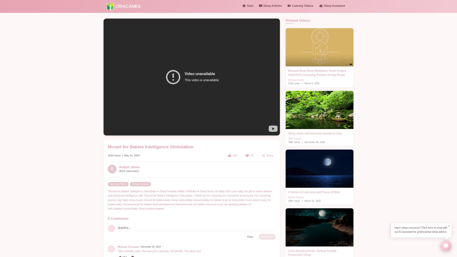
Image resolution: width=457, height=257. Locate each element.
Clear (250, 236)
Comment (267, 236)
